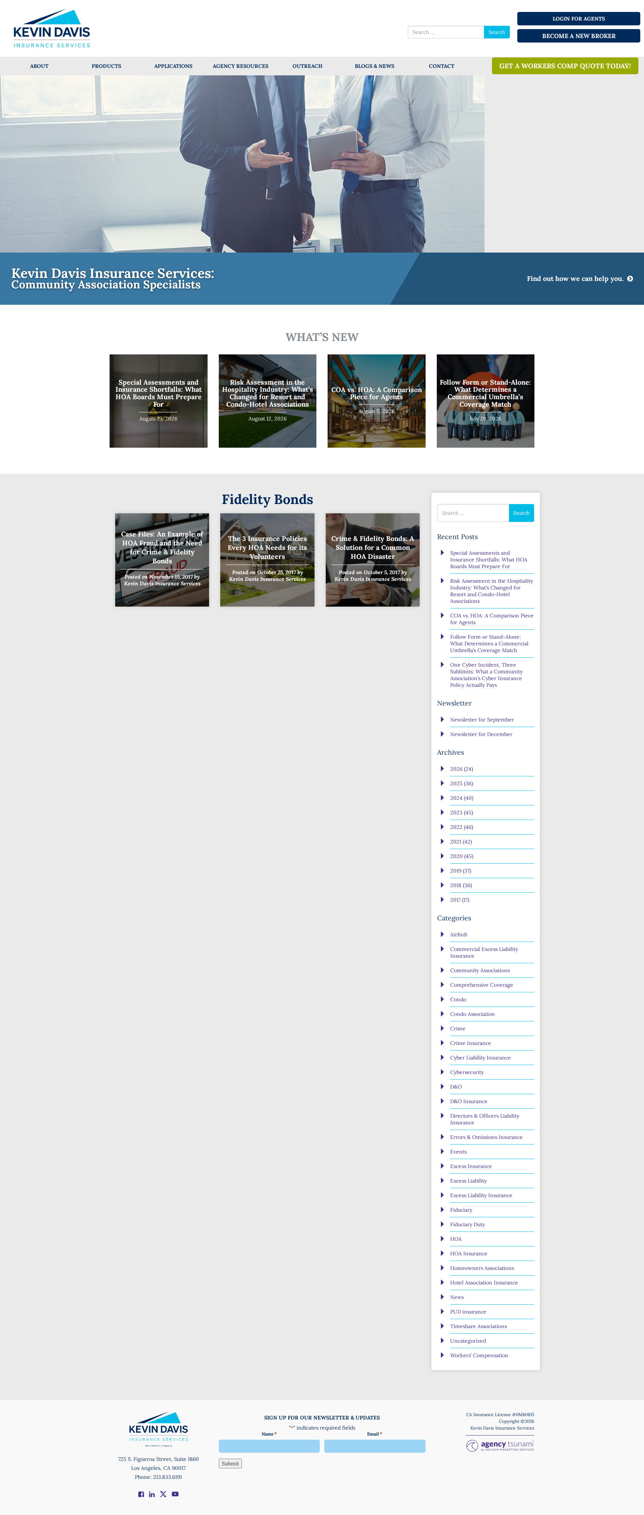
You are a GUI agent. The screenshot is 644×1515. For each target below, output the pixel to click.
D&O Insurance (468, 1101)
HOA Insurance (468, 1253)
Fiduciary (461, 1209)
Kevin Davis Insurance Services (162, 583)
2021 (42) (461, 841)
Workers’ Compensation (479, 1355)
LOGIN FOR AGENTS (579, 18)
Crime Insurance (470, 1043)
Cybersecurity (467, 1072)
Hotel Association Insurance (484, 1282)
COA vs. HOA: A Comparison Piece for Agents (376, 393)
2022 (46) (461, 827)
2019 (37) (460, 870)
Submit (230, 1463)
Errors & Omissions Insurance (486, 1137)
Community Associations (480, 970)
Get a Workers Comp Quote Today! (565, 66)
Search (497, 32)
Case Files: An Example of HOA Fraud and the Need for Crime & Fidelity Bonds (162, 547)
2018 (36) (461, 885)
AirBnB (458, 934)
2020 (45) (461, 856)
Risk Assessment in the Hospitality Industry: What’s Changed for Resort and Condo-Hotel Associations (267, 393)
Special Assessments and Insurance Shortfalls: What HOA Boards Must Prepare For (159, 393)
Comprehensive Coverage (481, 985)
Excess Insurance (471, 1166)
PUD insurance (468, 1311)
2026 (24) (461, 769)
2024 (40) (461, 798)
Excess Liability (468, 1180)
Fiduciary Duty (467, 1224)
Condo (458, 999)
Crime (457, 1028)
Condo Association (472, 1014)
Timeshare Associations (478, 1326)
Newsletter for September (482, 719)
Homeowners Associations (482, 1268)
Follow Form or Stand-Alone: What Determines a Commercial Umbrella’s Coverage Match (485, 393)
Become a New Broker (579, 36)
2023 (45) (461, 812)
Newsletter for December (481, 734)
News (457, 1297)
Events (458, 1151)
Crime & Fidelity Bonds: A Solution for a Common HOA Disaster (372, 547)
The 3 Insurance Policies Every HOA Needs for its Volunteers (267, 547)
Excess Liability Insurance (481, 1195)
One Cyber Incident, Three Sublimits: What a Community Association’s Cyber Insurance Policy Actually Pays (486, 674)
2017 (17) (459, 899)
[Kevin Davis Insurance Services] (52, 27)
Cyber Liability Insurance (480, 1057)
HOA (456, 1239)
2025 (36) (461, 783)
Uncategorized (468, 1340)
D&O (456, 1086)
